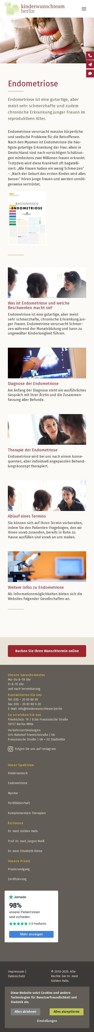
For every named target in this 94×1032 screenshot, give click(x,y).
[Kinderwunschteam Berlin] (44, 9)
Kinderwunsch (18, 773)
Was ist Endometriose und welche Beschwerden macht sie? (39, 305)
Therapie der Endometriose (32, 450)
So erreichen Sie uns (24, 715)
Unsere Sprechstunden (26, 675)
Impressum (16, 971)
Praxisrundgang (19, 869)
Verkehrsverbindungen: (24, 730)
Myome (13, 793)
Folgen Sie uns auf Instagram (35, 749)
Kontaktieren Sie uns (25, 695)
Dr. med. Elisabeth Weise (25, 851)
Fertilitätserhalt (19, 803)
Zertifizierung (17, 879)
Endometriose (17, 783)
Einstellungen (47, 1021)
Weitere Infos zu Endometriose (36, 587)
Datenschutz (16, 976)
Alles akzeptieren (67, 1012)
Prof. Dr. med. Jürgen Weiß (26, 841)
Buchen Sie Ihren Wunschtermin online (47, 651)
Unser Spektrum (21, 765)
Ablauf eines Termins (27, 516)
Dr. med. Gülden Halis (23, 831)
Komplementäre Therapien (27, 813)
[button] (84, 9)
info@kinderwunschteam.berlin (40, 709)
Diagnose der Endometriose (33, 383)
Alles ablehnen (26, 1012)
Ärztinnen (15, 823)
